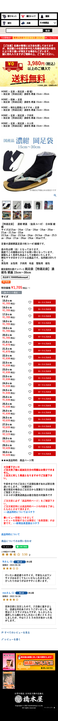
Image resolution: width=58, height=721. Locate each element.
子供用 (30, 115)
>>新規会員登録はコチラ (26, 523)
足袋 (13, 91)
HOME (4, 91)
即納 (13, 99)
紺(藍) (30, 91)
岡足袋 (21, 91)
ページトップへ (49, 707)
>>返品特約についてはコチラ (19, 512)
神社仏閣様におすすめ (21, 107)
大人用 (30, 123)
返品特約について (10, 534)
